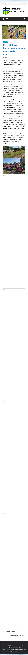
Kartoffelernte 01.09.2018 (17, 635)
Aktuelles (6, 41)
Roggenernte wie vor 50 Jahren (12, 631)
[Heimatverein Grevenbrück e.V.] (3, 19)
